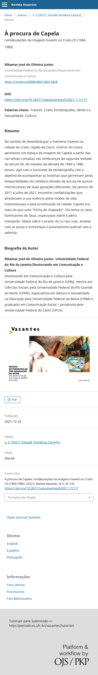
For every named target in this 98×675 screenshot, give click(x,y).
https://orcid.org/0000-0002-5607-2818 (31, 81)
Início (8, 15)
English (12, 543)
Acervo (22, 15)
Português (15, 557)
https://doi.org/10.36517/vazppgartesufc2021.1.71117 (46, 100)
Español (13, 550)
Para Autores (15, 592)
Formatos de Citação (22, 497)
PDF (14, 400)
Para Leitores (16, 585)
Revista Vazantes (23, 5)
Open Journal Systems (24, 517)
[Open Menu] (4, 4)
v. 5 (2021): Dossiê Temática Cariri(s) (57, 15)
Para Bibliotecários (19, 598)
